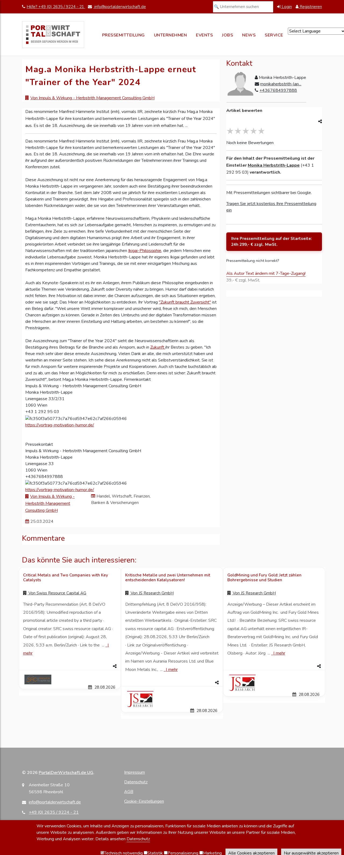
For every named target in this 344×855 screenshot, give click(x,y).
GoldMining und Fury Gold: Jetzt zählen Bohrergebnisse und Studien (264, 577)
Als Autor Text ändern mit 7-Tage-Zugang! (266, 273)
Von (56, 593)
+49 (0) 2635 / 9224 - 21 (54, 812)
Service (274, 35)
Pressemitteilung (123, 35)
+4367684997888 (278, 90)
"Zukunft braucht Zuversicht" (185, 302)
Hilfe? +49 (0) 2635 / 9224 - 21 (56, 6)
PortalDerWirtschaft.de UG (66, 773)
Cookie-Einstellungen (144, 801)
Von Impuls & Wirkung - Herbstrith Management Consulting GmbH (92, 98)
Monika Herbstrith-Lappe (274, 165)
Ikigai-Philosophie (144, 251)
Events (204, 35)
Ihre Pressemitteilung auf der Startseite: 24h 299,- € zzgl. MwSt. (271, 241)
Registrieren (310, 6)
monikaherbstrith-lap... (280, 84)
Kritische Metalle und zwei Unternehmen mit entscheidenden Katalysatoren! (167, 577)
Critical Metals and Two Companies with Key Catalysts (65, 577)
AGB (128, 792)
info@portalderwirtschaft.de (119, 6)
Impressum (134, 772)
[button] (70, 666)
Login (286, 6)
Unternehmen (170, 35)
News (249, 35)
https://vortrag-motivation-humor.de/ (59, 425)
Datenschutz (136, 782)
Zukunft (157, 347)
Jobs (227, 35)
